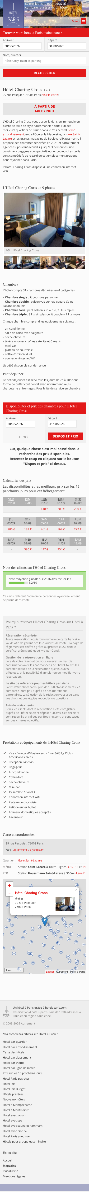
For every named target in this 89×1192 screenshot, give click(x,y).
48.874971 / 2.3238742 (28, 850)
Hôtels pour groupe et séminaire (24, 1141)
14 (84, 867)
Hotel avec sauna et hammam (22, 1126)
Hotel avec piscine (15, 1131)
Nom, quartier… (13, 55)
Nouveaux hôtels (14, 1099)
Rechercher (44, 73)
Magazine (9, 1166)
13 (76, 867)
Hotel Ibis (9, 1084)
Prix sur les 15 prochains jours (22, 1073)
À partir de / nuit (44, 108)
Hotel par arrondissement (20, 1047)
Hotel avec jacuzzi (15, 1115)
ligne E (80, 873)
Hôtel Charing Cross (31, 893)
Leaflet (50, 971)
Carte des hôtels (13, 1052)
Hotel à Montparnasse (17, 1105)
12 (72, 867)
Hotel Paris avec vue (16, 1136)
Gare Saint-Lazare (30, 860)
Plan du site (10, 1171)
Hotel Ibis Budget (14, 1089)
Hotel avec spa (12, 1120)
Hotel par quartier (15, 1042)
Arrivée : (8, 40)
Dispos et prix (65, 436)
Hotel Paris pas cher (16, 1079)
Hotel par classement (17, 1058)
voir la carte (50, 95)
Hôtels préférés (13, 1094)
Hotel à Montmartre (16, 1110)
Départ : (52, 40)
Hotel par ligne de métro (19, 1068)
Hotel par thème (13, 1063)
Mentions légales (14, 1176)
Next (79, 227)
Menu (76, 21)
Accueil (7, 1160)
